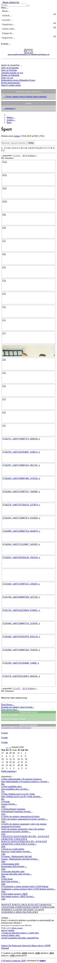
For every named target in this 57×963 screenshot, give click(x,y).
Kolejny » (32, 155)
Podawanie (16, 945)
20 (24, 155)
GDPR (47, 945)
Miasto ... (6, 11)
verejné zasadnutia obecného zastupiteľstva (20, 938)
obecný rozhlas (7, 930)
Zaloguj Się (13, 2)
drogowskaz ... (28, 37)
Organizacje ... (28, 24)
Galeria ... (11, 120)
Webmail (5, 948)
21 (26, 155)
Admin (17, 136)
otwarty (20, 928)
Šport (9, 122)
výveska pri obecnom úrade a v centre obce (20, 933)
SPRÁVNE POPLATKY (27, 912)
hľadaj (30, 143)
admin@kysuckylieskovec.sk (40, 54)
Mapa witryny (37, 945)
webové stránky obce (10, 935)
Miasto (5, 2)
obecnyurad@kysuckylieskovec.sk (19, 54)
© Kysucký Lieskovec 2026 (13, 960)
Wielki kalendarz (8, 771)
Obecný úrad (28, 53)
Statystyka (26, 945)
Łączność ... (7, 20)
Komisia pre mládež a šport (17, 707)
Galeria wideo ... (28, 28)
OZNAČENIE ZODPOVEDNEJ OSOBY (20, 907)
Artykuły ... (28, 15)
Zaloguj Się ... (8, 33)
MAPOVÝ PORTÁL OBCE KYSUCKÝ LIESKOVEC (27, 904)
